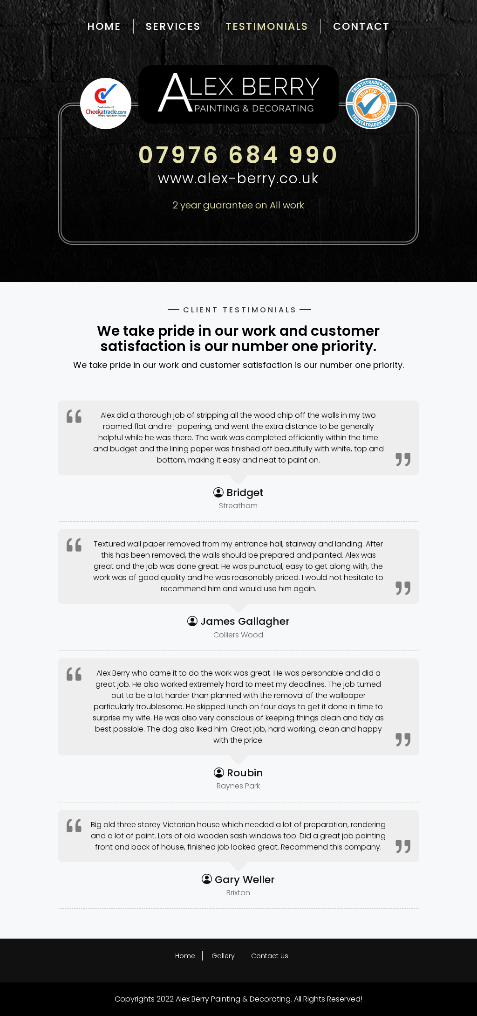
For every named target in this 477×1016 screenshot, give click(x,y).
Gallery (223, 956)
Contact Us (269, 956)
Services (173, 26)
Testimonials (266, 26)
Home (104, 26)
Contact (361, 26)
